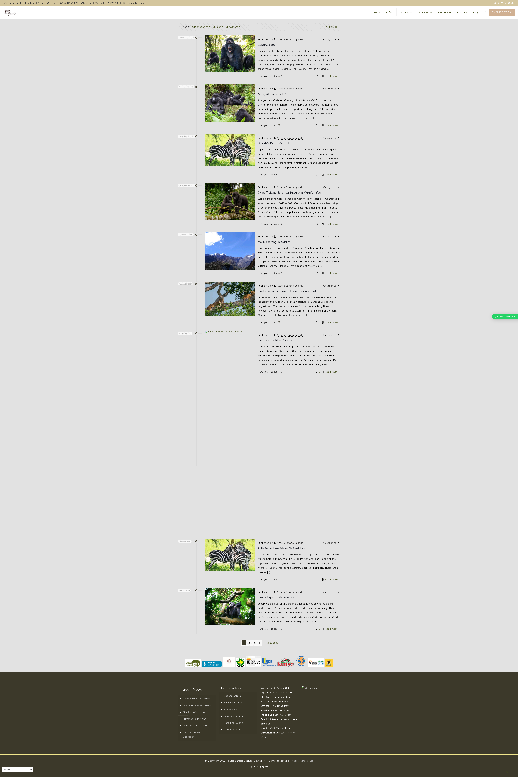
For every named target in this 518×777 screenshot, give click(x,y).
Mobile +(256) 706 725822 (98, 2)
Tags (218, 26)
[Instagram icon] (509, 3)
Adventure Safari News (196, 698)
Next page (272, 642)
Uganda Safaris (232, 695)
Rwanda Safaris (233, 702)
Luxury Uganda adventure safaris (278, 597)
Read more (331, 76)
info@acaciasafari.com (131, 2)
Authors (233, 26)
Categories (201, 26)
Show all (333, 26)
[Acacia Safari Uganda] (10, 12)
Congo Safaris (232, 729)
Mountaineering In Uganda (274, 242)
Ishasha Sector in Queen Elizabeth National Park (287, 291)
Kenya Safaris (232, 709)
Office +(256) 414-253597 (64, 2)
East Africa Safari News (197, 705)
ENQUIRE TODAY (502, 12)
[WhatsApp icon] (495, 3)
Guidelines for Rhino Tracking (275, 340)
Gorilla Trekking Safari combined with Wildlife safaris (289, 192)
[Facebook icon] (499, 3)
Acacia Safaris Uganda (290, 39)
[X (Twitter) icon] (502, 3)
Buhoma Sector (267, 45)
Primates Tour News (194, 718)
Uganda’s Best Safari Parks (274, 143)
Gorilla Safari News (194, 712)
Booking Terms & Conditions (192, 734)
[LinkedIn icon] (505, 3)
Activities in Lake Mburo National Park (281, 548)
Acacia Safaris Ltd (302, 760)
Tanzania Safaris (233, 716)
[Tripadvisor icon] (512, 3)
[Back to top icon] (506, 772)
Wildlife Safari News (195, 725)
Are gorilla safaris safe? (272, 94)
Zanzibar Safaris (233, 722)
